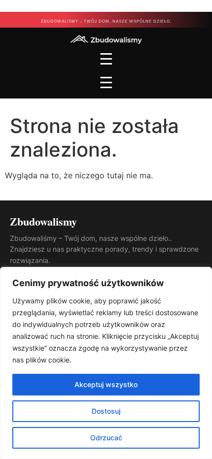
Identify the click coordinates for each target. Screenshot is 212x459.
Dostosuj (106, 411)
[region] (106, 363)
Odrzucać (106, 437)
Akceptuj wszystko (106, 384)
